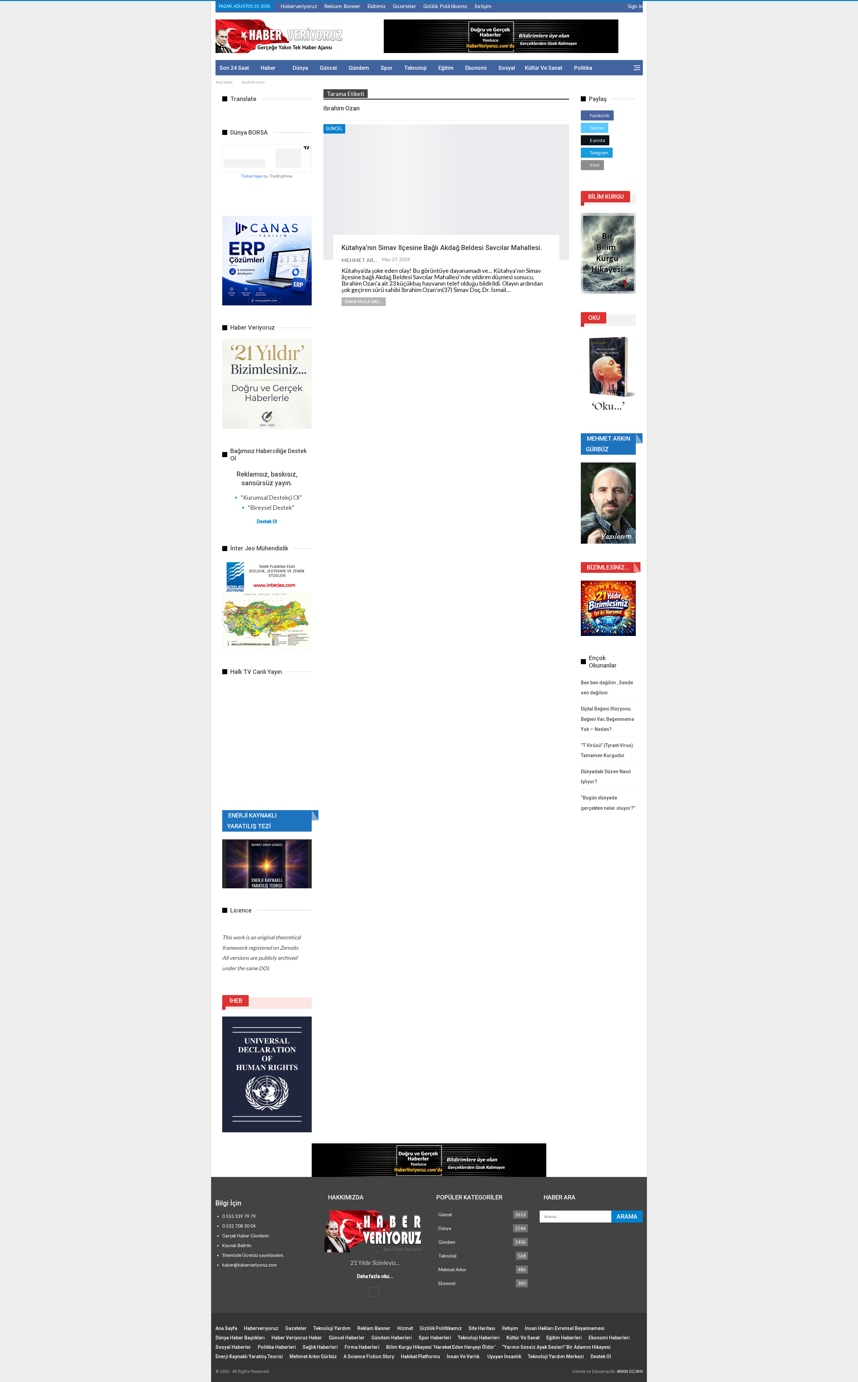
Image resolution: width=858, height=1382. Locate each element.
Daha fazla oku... (363, 301)
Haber (268, 68)
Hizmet (405, 1328)
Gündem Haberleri (391, 1337)
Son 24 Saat (234, 68)
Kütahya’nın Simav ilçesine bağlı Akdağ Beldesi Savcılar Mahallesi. (442, 248)
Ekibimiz (376, 6)
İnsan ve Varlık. (464, 1356)
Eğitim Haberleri (564, 1337)
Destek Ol (267, 521)
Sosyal (506, 68)
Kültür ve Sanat (543, 68)
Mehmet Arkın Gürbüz (313, 1356)
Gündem (359, 68)
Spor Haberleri (435, 1337)
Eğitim (445, 68)
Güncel (328, 68)
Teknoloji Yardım (332, 1328)
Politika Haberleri (277, 1347)
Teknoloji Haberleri (479, 1337)
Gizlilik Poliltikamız (445, 6)
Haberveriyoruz (299, 6)
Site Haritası (482, 1328)
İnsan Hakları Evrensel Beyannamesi (565, 1328)
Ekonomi (476, 68)
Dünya (300, 68)
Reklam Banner (342, 6)
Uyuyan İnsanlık (504, 1356)
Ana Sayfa (226, 1328)
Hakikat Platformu (420, 1356)
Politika (583, 68)
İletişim (483, 6)
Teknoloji (415, 68)
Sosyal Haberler (233, 1347)
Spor (386, 68)
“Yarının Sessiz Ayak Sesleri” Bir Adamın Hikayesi (556, 1347)
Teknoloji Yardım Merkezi (556, 1356)
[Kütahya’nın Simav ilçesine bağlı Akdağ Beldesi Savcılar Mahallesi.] (446, 191)
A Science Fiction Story (369, 1356)
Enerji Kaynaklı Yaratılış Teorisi (249, 1356)
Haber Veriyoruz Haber (296, 1337)
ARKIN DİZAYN (630, 1371)
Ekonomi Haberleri (609, 1337)
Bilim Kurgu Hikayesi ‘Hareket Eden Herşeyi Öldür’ (440, 1347)
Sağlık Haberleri (320, 1347)
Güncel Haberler (347, 1337)
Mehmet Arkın (452, 1269)
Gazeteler (404, 6)
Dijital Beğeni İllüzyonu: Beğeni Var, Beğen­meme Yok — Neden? (607, 719)
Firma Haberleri (362, 1347)
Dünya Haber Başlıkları (240, 1337)
